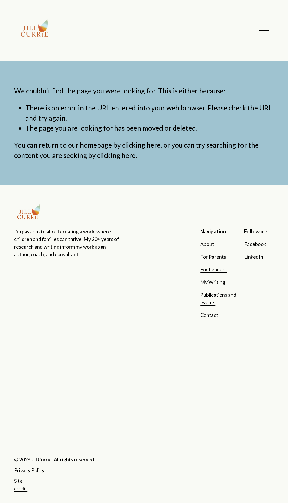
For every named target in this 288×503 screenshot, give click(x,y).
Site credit (20, 484)
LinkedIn (253, 257)
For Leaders (213, 269)
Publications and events (218, 298)
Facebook (255, 244)
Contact (209, 315)
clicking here (141, 145)
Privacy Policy (29, 470)
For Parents (213, 257)
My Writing (212, 282)
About (207, 244)
